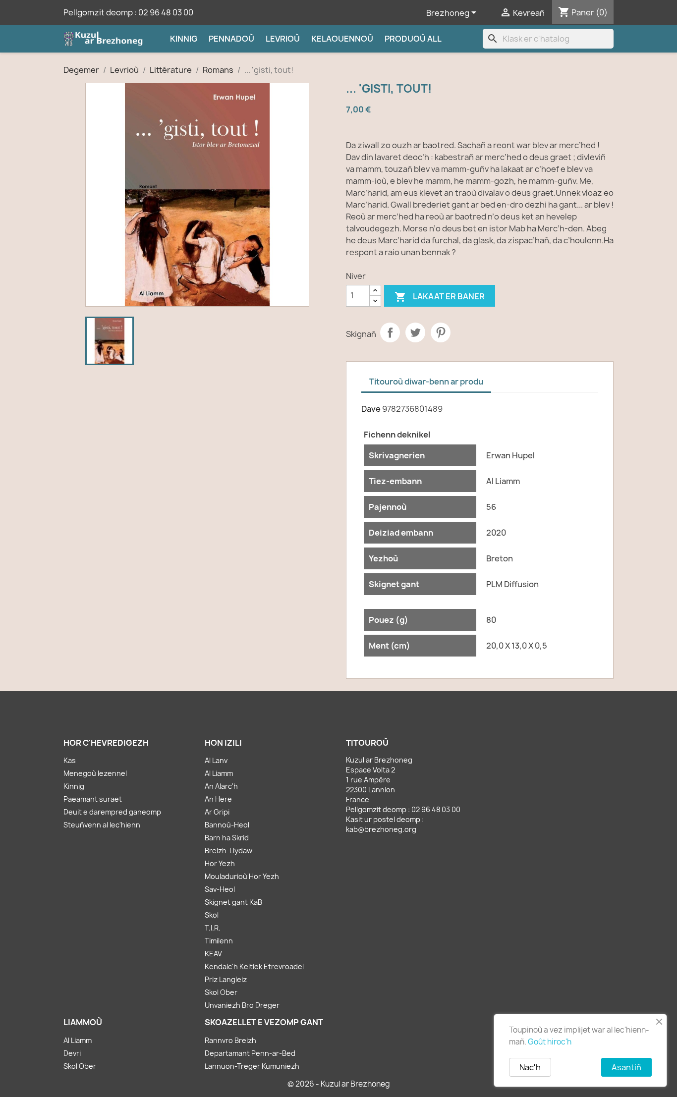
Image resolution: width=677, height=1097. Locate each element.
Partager (390, 332)
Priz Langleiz (226, 979)
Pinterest (441, 332)
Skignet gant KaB (233, 902)
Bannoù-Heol (227, 824)
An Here (218, 799)
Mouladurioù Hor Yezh (242, 876)
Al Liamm (219, 773)
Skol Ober (221, 992)
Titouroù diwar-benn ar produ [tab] (426, 381)
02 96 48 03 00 (165, 12)
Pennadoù (231, 38)
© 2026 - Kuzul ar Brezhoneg (338, 1084)
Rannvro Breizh (230, 1040)
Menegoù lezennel (95, 773)
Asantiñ (626, 1067)
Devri (72, 1053)
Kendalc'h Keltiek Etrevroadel (254, 966)
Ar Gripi (217, 812)
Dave (371, 408)
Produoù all (413, 38)
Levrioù (283, 38)
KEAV (213, 953)
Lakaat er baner (440, 297)
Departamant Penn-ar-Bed (250, 1053)
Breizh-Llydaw (228, 850)
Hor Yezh (220, 863)
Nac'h (530, 1067)
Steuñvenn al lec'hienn (101, 824)
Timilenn (219, 940)
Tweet (415, 332)
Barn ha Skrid (227, 837)
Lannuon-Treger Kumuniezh (252, 1066)
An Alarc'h (221, 786)
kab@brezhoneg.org (381, 829)
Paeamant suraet (92, 799)
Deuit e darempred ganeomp (112, 812)
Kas (69, 760)
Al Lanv (216, 760)
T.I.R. (213, 927)
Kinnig (183, 38)
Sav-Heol (220, 889)
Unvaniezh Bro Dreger (242, 1005)
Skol (212, 915)
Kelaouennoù (342, 38)
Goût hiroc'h (549, 1042)
